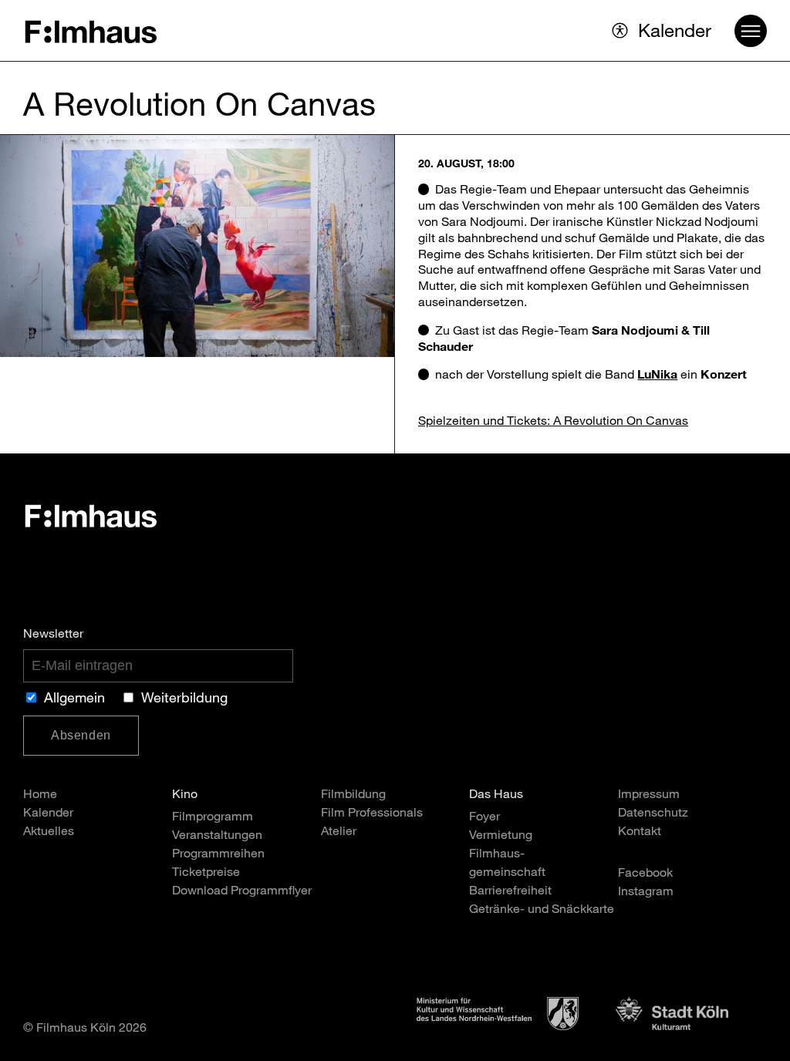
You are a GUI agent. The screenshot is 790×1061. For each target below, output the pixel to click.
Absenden (81, 735)
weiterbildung (184, 699)
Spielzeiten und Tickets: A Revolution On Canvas (553, 422)
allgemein (74, 699)
